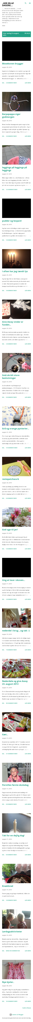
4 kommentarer (11, 136)
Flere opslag (26, 1008)
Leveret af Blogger (17, 1014)
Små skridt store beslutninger (10, 376)
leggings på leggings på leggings (14, 169)
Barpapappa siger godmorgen (11, 115)
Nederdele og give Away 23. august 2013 (15, 682)
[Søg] (26, 3)
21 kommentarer (11, 754)
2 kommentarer (11, 83)
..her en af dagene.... (8, 4)
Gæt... (5, 734)
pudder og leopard (11, 220)
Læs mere (28, 83)
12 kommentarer (11, 189)
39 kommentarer (11, 703)
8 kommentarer (11, 804)
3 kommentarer (11, 290)
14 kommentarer (11, 448)
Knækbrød (7, 885)
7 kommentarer (11, 650)
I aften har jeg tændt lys (15, 271)
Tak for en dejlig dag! (13, 835)
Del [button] (3, 83)
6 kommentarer (11, 397)
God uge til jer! (10, 529)
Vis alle (27, 33)
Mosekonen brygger (12, 63)
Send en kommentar (13, 951)
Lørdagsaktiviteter (12, 931)
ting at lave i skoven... (13, 580)
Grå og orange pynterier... (15, 428)
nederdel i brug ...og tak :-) (16, 630)
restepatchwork (10, 479)
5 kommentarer (11, 240)
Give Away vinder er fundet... (12, 323)
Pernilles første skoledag (15, 784)
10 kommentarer (11, 1001)
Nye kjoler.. (8, 982)
